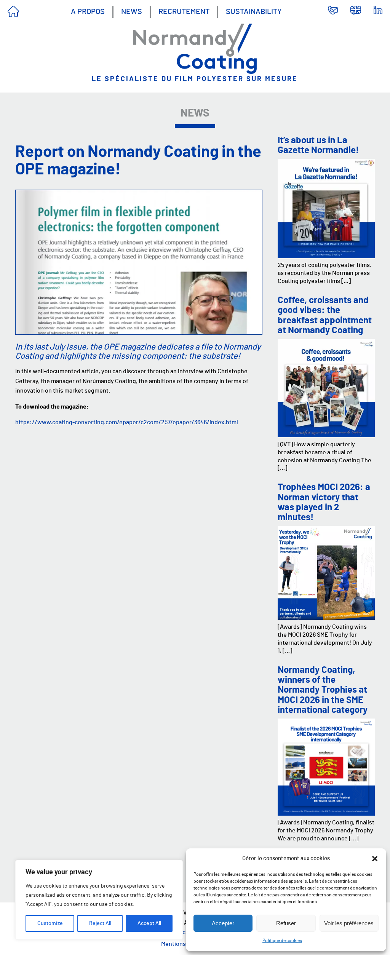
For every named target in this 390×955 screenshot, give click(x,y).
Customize (50, 923)
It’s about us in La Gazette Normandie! (318, 145)
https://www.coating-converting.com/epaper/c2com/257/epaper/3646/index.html (126, 422)
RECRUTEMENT (183, 12)
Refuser (286, 923)
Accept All (149, 923)
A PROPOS (88, 12)
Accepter (223, 923)
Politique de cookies (282, 940)
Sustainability (254, 12)
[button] (375, 858)
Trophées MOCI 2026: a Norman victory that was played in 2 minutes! (324, 502)
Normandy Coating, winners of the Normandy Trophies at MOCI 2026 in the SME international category (323, 690)
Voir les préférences (349, 923)
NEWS (131, 12)
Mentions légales (183, 944)
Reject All (100, 923)
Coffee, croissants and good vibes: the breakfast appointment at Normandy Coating (325, 315)
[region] (99, 900)
